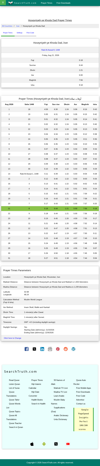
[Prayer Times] (37, 32)
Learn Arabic (59, 396)
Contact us (80, 404)
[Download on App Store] (32, 444)
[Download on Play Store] (44, 444)
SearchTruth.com (25, 3)
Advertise (80, 400)
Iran (18, 26)
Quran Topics (14, 411)
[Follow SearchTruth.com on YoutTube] (68, 444)
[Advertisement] (50, 12)
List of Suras (14, 388)
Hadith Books (37, 400)
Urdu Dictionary (60, 419)
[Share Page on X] (34, 349)
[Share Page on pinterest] (58, 349)
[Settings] (38, 32)
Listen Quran (14, 384)
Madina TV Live (60, 392)
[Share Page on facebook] (26, 349)
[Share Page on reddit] (65, 349)
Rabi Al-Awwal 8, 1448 (50, 50)
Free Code (80, 396)
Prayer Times (46, 3)
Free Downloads (63, 3)
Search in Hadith (38, 404)
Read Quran (14, 380)
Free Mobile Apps (83, 388)
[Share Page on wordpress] (73, 349)
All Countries (7, 26)
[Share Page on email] (50, 349)
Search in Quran (16, 427)
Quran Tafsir (14, 400)
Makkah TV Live (61, 388)
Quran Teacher (15, 423)
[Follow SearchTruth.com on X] (56, 444)
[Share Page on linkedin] (42, 349)
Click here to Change (12, 338)
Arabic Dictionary (61, 415)
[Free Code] (39, 32)
